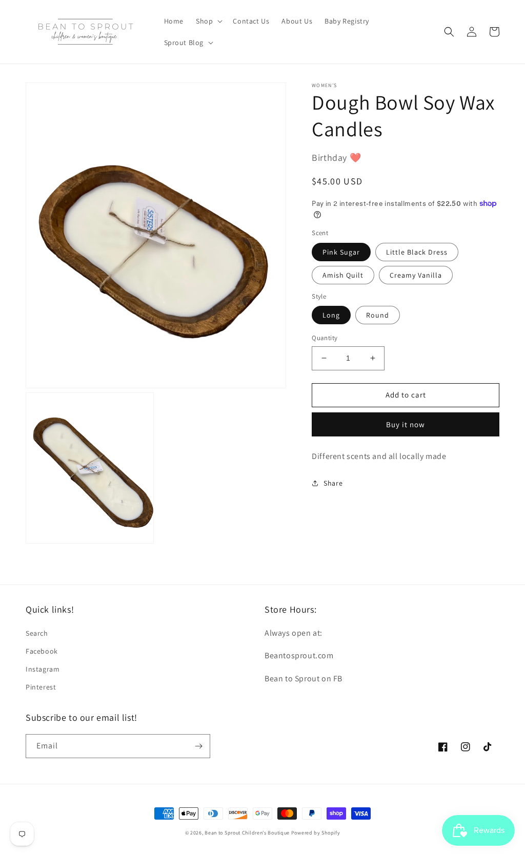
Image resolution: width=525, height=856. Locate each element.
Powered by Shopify (315, 832)
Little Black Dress (417, 252)
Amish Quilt (343, 275)
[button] (208, 21)
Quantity (324, 337)
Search (37, 633)
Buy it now (405, 424)
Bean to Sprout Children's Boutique (247, 832)
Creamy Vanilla (416, 275)
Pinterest (41, 687)
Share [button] (333, 483)
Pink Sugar (341, 252)
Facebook (42, 651)
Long (331, 315)
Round (377, 315)
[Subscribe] (198, 746)
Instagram (42, 669)
